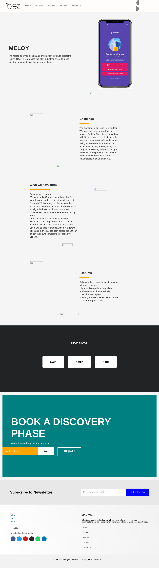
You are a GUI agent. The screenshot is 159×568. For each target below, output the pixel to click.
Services (63, 6)
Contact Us (76, 6)
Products (51, 6)
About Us (38, 6)
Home (28, 6)
